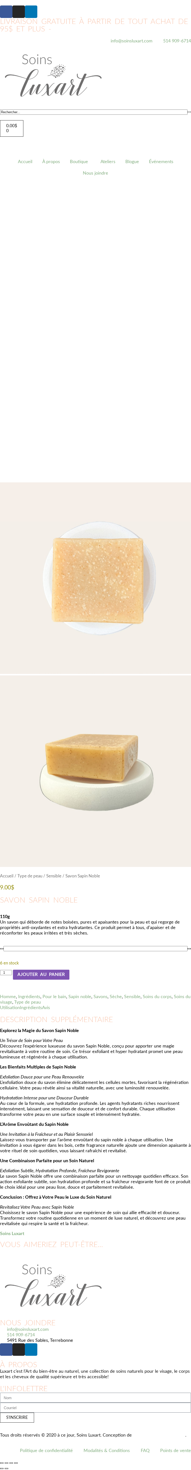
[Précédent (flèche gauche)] (1, 1468)
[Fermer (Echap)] (16, 1463)
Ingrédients (29, 997)
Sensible (53, 876)
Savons (100, 997)
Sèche (116, 997)
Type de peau (29, 876)
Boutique (79, 162)
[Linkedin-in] (31, 11)
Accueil (25, 162)
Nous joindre (95, 173)
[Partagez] (11, 1463)
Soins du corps (157, 997)
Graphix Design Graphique (159, 1435)
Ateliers (107, 162)
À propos (51, 162)
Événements (161, 162)
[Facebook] (6, 11)
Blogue (132, 162)
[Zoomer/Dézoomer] (1, 1463)
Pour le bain (54, 997)
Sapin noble (79, 997)
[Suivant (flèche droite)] (6, 1468)
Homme (8, 997)
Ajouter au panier (41, 974)
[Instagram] (18, 11)
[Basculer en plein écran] (6, 1463)
